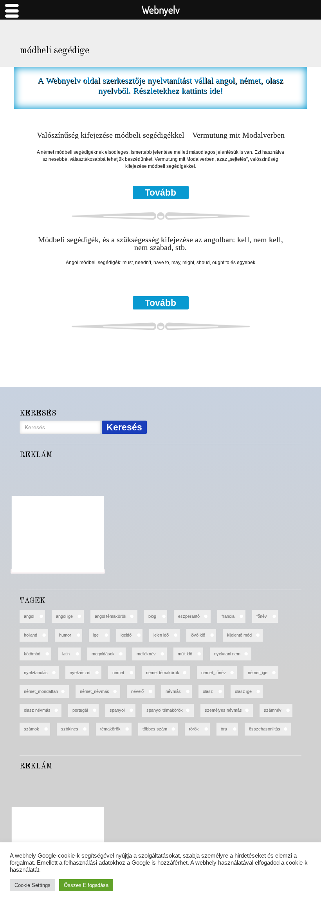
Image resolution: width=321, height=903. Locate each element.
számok (31, 729)
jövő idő (198, 635)
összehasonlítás (264, 729)
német (118, 672)
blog (152, 616)
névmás (173, 691)
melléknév (146, 653)
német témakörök (162, 672)
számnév (272, 710)
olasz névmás (37, 710)
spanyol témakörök (164, 710)
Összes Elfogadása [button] (86, 885)
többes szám (154, 729)
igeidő (126, 635)
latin (66, 653)
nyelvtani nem (227, 653)
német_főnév (213, 672)
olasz (208, 691)
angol (29, 616)
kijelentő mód (239, 635)
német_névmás (94, 691)
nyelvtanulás (36, 672)
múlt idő (185, 653)
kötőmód (32, 653)
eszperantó (189, 616)
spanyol (117, 710)
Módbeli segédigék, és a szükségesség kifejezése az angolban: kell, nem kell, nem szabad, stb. (160, 243)
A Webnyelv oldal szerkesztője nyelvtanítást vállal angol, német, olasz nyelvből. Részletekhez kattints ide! (160, 85)
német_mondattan (41, 691)
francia (228, 616)
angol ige (64, 616)
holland (30, 635)
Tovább (160, 192)
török (194, 729)
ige (96, 635)
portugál (80, 710)
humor (65, 635)
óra (224, 729)
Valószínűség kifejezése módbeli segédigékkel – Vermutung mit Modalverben (161, 135)
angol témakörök (110, 616)
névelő (137, 691)
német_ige (257, 672)
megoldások (103, 653)
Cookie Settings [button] (32, 885)
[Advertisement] (58, 534)
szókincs (69, 729)
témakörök (110, 729)
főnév (261, 616)
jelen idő (161, 635)
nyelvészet (80, 672)
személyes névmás (223, 710)
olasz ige (243, 691)
